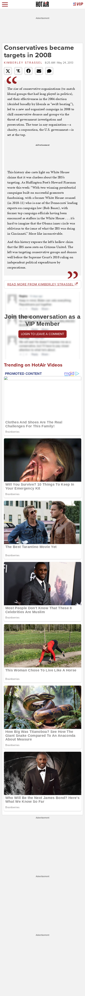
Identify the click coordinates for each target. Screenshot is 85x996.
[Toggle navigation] (5, 4)
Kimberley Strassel (24, 62)
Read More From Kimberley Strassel (41, 284)
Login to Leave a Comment (42, 334)
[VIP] (78, 4)
